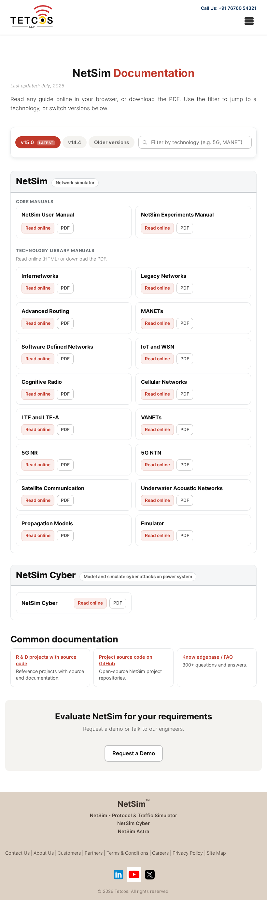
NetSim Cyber (133, 823)
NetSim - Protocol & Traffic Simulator (133, 815)
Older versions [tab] (111, 142)
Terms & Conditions (127, 853)
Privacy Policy (188, 853)
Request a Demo (133, 753)
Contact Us (17, 853)
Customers (69, 853)
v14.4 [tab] (74, 142)
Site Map (216, 853)
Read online (37, 228)
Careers (160, 853)
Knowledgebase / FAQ (207, 657)
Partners (94, 853)
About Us (44, 853)
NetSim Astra (133, 831)
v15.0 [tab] (37, 142)
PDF (65, 228)
